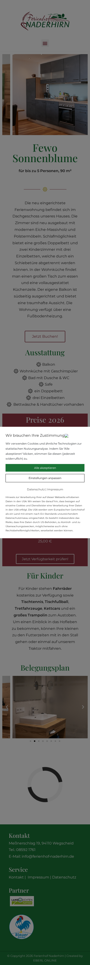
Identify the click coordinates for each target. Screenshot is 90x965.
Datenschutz (36, 489)
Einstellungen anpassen (45, 478)
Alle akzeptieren (45, 468)
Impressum (55, 489)
